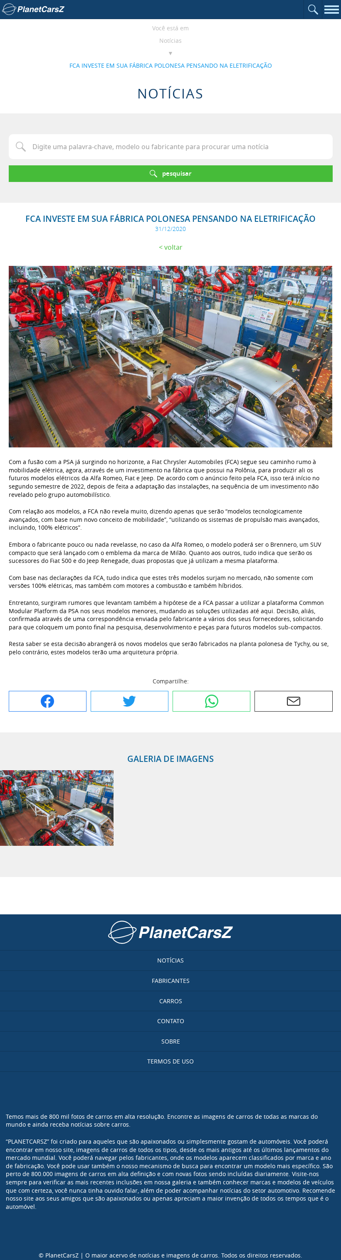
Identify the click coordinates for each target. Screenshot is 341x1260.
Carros (170, 1001)
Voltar (173, 247)
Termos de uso (170, 1061)
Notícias (170, 40)
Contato (170, 1021)
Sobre (170, 1041)
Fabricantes (171, 981)
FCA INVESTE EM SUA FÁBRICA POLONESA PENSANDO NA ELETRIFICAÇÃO (170, 65)
